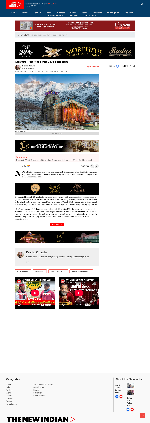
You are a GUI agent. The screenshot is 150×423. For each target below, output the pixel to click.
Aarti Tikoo (89, 15)
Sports (73, 12)
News (8, 384)
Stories (92, 67)
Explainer (129, 12)
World (48, 12)
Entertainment (55, 15)
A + (97, 166)
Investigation (113, 12)
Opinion (37, 12)
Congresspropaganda (81, 271)
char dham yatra (58, 271)
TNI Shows (74, 15)
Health (85, 12)
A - (92, 166)
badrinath (39, 271)
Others (9, 395)
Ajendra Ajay (22, 271)
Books (36, 390)
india (25, 35)
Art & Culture (38, 387)
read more (57, 224)
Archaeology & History (43, 384)
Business (61, 12)
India (8, 387)
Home (14, 12)
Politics (25, 12)
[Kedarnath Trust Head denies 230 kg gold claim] (20, 257)
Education (97, 12)
